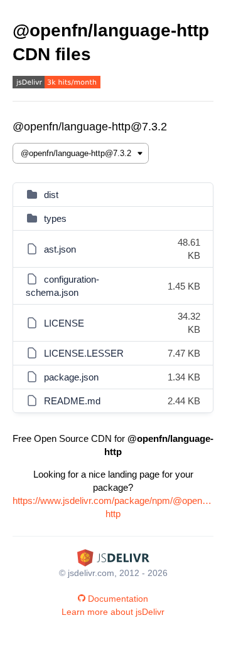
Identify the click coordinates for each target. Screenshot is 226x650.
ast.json (60, 249)
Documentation (118, 599)
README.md (72, 401)
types (55, 218)
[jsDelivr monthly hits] (56, 84)
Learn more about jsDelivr (113, 612)
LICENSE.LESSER (84, 353)
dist (51, 194)
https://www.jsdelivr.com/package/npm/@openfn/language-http (113, 507)
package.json (71, 377)
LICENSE (64, 323)
